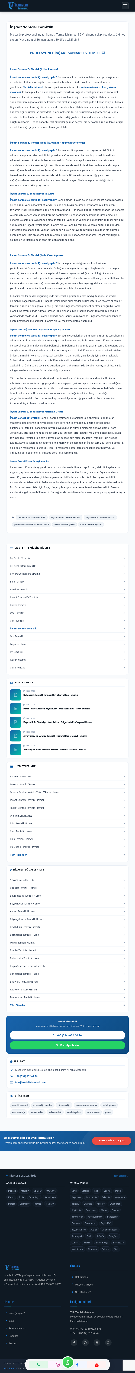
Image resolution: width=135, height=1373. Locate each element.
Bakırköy (106, 1197)
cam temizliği (18, 1112)
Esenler (115, 1210)
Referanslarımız (17, 1328)
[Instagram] (57, 1364)
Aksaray (101, 1203)
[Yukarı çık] (127, 1357)
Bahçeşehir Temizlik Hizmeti (25, 973)
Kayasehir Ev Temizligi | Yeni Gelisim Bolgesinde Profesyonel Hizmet (57, 722)
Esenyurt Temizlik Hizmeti (24, 981)
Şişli (116, 1249)
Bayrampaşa (102, 1242)
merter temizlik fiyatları (90, 524)
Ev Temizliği (16, 652)
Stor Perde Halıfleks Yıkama (25, 573)
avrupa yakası (93, 1112)
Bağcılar (87, 1242)
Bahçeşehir (112, 1216)
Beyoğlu (75, 1203)
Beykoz (37, 1203)
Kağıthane (120, 1197)
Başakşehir (91, 1210)
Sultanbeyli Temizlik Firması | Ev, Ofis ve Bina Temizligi (50, 694)
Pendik (11, 1203)
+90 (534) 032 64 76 (69, 1035)
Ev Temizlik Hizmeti (20, 776)
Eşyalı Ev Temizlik (19, 589)
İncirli (96, 1190)
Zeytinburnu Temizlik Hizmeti (25, 997)
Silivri (74, 1190)
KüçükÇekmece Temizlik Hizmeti (27, 966)
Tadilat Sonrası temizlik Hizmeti (27, 807)
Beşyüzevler (118, 1242)
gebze (108, 1112)
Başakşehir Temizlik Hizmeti (25, 934)
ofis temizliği (64, 1105)
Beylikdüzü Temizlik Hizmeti (25, 927)
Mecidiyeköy (77, 1249)
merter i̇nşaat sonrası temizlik (31, 517)
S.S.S (11, 1320)
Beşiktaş (88, 1203)
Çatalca (85, 1190)
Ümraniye (51, 1190)
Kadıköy (50, 1203)
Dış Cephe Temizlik (20, 558)
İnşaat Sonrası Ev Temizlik (24, 597)
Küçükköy (76, 1210)
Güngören (113, 1236)
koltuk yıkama (109, 1105)
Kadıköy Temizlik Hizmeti (23, 989)
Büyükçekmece (79, 1229)
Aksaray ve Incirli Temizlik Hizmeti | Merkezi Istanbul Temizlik (54, 749)
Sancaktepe (50, 1197)
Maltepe (12, 1190)
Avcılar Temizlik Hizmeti (22, 911)
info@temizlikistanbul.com (30, 1082)
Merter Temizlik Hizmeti (22, 942)
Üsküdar (37, 1190)
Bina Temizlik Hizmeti (21, 839)
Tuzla (21, 1197)
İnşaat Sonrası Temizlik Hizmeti (27, 800)
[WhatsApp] (68, 1362)
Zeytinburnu (90, 1223)
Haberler (13, 1335)
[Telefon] (38, 1364)
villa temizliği (55, 1112)
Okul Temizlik (17, 612)
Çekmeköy (25, 1203)
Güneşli (75, 1242)
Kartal (11, 1197)
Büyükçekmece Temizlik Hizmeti (27, 919)
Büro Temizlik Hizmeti (21, 823)
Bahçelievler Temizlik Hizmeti (25, 958)
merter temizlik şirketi (64, 524)
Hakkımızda (81, 1277)
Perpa (118, 1190)
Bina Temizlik (17, 581)
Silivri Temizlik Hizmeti (22, 880)
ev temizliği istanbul (42, 1105)
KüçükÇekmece (95, 1216)
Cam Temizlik (17, 620)
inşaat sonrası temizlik (86, 1105)
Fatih (89, 1236)
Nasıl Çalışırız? (83, 1292)
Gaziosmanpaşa (110, 1229)
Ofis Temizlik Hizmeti (21, 815)
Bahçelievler (77, 1216)
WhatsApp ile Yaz (69, 1045)
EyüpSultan (115, 1203)
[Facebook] (77, 1364)
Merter (104, 1210)
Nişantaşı (92, 1249)
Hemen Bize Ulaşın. (111, 1141)
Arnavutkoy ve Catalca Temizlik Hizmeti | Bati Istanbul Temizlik (55, 735)
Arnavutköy (91, 1197)
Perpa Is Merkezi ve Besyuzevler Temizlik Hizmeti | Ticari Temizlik (56, 708)
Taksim (105, 1249)
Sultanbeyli (34, 1197)
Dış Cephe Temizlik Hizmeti (24, 846)
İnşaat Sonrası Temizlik (23, 628)
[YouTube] (96, 1364)
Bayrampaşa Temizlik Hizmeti (26, 895)
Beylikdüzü (106, 1223)
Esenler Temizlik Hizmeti (23, 950)
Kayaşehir (76, 1197)
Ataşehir (25, 1190)
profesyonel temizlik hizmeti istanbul (31, 524)
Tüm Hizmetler (18, 854)
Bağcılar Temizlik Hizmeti (23, 887)
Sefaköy (100, 1236)
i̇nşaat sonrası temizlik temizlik (100, 517)
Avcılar (94, 1229)
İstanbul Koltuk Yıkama (22, 784)
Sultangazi (77, 1236)
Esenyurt (76, 1223)
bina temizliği (37, 1112)
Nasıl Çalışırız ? (17, 1313)
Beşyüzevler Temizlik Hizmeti (25, 903)
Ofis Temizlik (17, 636)
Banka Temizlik (18, 605)
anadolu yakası (74, 1112)
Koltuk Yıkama (18, 659)
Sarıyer (107, 1190)
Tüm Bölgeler (17, 1005)
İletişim (12, 1343)
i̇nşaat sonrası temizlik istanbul (65, 517)
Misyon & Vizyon (84, 1284)
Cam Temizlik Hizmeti (21, 831)
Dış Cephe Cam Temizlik (23, 566)
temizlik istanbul (20, 1105)
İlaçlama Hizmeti (19, 644)
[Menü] (125, 5)
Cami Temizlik (17, 667)
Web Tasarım (10, 1368)
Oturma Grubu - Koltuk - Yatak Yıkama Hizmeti (35, 792)
